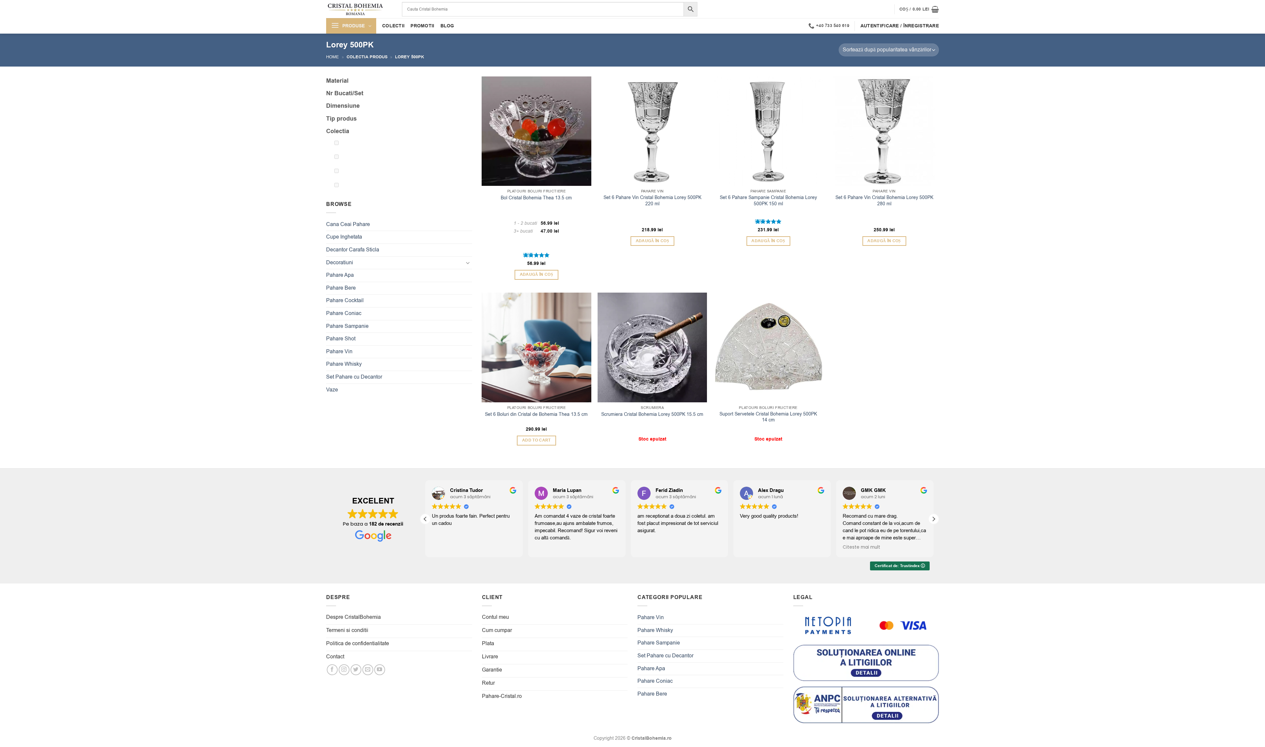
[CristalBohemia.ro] (359, 9)
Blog (447, 25)
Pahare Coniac (343, 313)
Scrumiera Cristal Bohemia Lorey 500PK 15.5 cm (652, 414)
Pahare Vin (339, 351)
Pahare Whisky (344, 364)
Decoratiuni (339, 262)
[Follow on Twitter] (356, 669)
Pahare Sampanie (347, 326)
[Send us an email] (367, 669)
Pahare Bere (341, 288)
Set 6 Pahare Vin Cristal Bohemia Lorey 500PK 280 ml (884, 201)
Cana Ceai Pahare (348, 224)
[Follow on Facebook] (332, 669)
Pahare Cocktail (345, 300)
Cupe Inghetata (344, 237)
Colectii (393, 25)
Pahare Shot (340, 338)
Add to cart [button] (536, 440)
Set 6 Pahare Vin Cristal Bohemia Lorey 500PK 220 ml (652, 201)
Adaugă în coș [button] (536, 274)
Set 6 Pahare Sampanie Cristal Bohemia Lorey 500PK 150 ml (768, 201)
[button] (919, 9)
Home (332, 57)
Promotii (422, 25)
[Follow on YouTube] (379, 669)
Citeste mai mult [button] (861, 547)
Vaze (332, 389)
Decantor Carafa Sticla (352, 249)
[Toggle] (468, 263)
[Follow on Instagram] (344, 669)
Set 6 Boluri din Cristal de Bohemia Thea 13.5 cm (536, 414)
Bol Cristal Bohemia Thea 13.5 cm (536, 198)
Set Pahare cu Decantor (354, 377)
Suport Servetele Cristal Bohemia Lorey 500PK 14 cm (768, 417)
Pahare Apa (340, 275)
